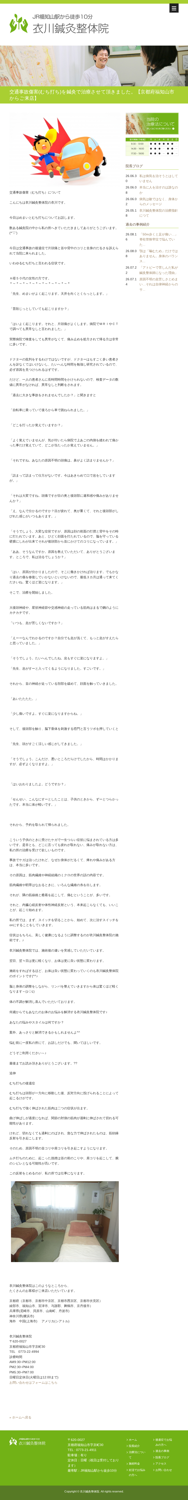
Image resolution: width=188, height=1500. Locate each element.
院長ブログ (134, 166)
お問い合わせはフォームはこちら (33, 1382)
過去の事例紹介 (138, 224)
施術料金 (134, 1463)
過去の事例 (162, 1451)
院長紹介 (134, 1446)
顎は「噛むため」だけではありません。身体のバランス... (158, 256)
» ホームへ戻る (20, 1417)
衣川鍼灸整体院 (89, 1491)
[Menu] (174, 8)
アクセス (160, 1463)
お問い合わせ (163, 1470)
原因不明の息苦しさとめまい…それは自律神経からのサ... (158, 284)
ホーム (133, 1439)
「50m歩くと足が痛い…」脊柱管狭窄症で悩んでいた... (158, 239)
